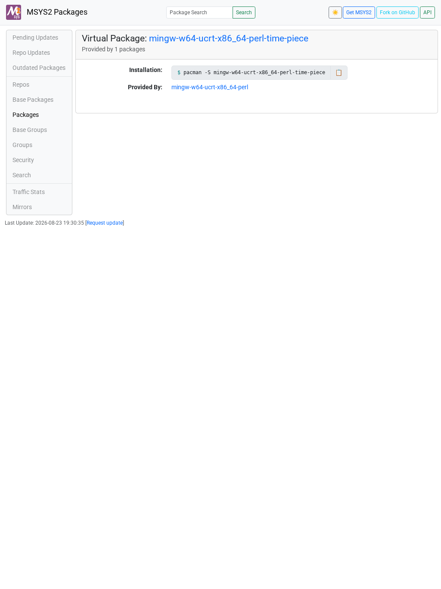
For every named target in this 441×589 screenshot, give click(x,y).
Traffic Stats (28, 191)
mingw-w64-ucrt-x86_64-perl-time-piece (228, 38)
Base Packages (32, 99)
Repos (20, 84)
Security (23, 160)
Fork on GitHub (397, 12)
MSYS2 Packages (56, 12)
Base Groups (29, 129)
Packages (25, 114)
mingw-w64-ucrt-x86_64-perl (209, 87)
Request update (105, 223)
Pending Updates (35, 37)
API (427, 12)
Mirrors (22, 207)
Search (244, 12)
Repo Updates (31, 52)
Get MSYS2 (359, 12)
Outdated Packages (38, 67)
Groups (22, 144)
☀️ (335, 12)
